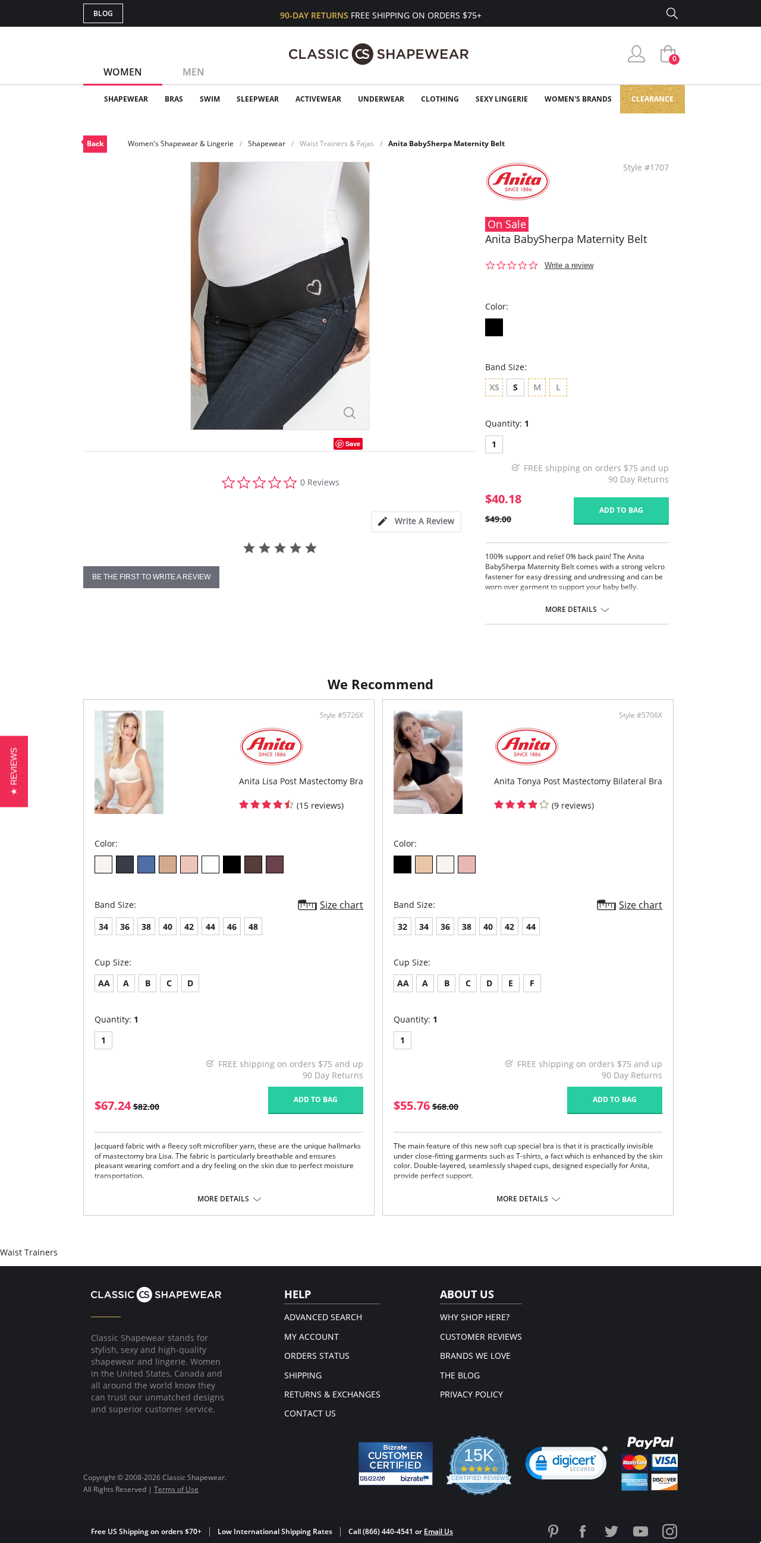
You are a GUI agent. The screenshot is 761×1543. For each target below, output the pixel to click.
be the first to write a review (151, 577)
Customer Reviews (481, 1336)
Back (95, 143)
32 (402, 926)
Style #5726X (341, 715)
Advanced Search (323, 1317)
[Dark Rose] (275, 864)
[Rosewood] (467, 864)
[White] (210, 864)
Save (352, 443)
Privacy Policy (471, 1394)
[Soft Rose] (189, 864)
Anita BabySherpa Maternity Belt (446, 143)
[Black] (494, 327)
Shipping (303, 1375)
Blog (103, 13)
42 (189, 926)
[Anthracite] (125, 864)
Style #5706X (640, 715)
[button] (566, 1466)
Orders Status (317, 1355)
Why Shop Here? (475, 1317)
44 (210, 926)
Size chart (341, 904)
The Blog (460, 1375)
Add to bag (621, 510)
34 (103, 926)
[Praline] (168, 864)
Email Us (438, 1531)
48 (253, 926)
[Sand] (424, 864)
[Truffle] (253, 864)
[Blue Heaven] (146, 864)
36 (125, 926)
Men (194, 71)
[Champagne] (103, 864)
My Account (311, 1336)
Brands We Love (475, 1355)
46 (232, 926)
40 (167, 926)
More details (571, 609)
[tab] (416, 522)
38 (146, 926)
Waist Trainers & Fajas (337, 143)
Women (122, 71)
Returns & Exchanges (332, 1394)
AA (104, 983)
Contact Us (310, 1413)
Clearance (652, 99)
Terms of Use (176, 1489)
